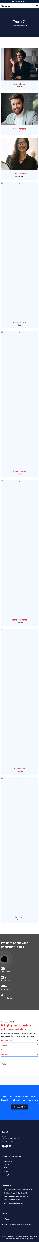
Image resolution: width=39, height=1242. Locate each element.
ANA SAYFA (8, 1161)
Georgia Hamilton (19, 619)
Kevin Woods (19, 768)
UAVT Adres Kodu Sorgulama (13, 1203)
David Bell (19, 917)
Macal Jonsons (19, 129)
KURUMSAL (7, 1164)
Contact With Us (19, 1107)
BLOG (6, 1171)
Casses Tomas (19, 322)
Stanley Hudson (19, 471)
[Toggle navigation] (37, 6)
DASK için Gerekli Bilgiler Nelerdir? (15, 1193)
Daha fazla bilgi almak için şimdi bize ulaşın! (19, 1224)
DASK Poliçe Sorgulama (12, 1200)
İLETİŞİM (6, 1175)
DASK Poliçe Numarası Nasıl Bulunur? (16, 1196)
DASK (6, 1168)
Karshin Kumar (19, 84)
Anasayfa (16, 25)
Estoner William (19, 173)
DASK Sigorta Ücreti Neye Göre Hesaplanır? (18, 1190)
